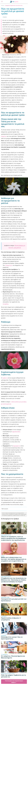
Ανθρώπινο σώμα (5, 597)
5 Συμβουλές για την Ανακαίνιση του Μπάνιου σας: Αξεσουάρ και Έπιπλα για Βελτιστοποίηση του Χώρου (13, 580)
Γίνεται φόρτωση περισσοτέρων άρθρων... (14, 681)
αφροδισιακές (16, 431)
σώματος (3, 136)
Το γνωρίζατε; (4, 654)
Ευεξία (2, 5)
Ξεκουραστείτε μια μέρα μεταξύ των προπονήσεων (14, 600)
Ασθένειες (3, 635)
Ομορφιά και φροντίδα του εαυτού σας (13, 5)
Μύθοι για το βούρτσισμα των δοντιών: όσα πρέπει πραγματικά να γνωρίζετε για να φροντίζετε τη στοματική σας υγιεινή (13, 559)
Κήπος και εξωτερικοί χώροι (7, 673)
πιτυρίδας (5, 304)
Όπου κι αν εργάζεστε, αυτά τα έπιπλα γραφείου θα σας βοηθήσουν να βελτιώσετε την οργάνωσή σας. (13, 538)
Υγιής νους (3, 616)
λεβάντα (5, 378)
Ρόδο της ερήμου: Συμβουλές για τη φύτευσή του (13, 676)
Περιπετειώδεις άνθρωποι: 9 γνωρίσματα (11, 619)
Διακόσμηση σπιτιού (6, 535)
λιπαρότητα (8, 265)
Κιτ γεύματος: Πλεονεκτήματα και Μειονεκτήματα (13, 657)
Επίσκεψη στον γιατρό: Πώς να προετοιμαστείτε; (11, 638)
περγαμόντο (16, 446)
